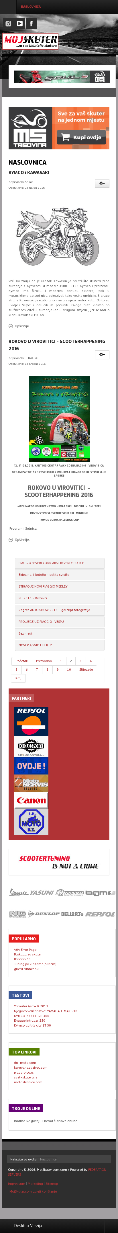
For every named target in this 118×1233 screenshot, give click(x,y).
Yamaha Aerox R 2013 (31, 1006)
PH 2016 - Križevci (33, 598)
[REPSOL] (59, 721)
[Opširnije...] (60, 237)
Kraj (18, 678)
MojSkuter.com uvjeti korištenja (33, 1191)
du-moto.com (25, 1063)
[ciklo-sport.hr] (59, 746)
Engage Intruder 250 (29, 1021)
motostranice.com (28, 1082)
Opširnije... (23, 326)
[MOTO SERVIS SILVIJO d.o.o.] (59, 783)
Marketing (35, 1184)
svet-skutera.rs (26, 1077)
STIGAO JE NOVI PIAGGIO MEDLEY (43, 586)
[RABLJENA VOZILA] (59, 765)
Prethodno (44, 661)
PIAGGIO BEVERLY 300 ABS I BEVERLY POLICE (51, 563)
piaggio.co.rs (24, 1072)
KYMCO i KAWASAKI (29, 172)
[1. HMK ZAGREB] (59, 822)
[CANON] (59, 800)
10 (69, 670)
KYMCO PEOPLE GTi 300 (31, 1016)
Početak (22, 661)
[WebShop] (59, 128)
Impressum (17, 1184)
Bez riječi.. (26, 633)
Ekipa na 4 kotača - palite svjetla (44, 575)
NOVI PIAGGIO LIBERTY (35, 645)
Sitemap (52, 1184)
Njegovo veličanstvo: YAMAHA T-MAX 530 (45, 1011)
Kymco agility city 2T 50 (32, 1025)
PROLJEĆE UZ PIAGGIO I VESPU (41, 622)
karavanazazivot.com (31, 1068)
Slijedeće (86, 670)
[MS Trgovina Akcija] (62, 77)
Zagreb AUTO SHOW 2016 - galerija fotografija (54, 610)
